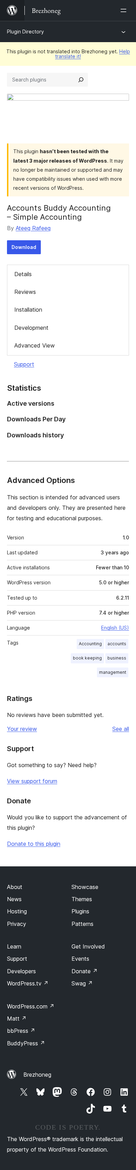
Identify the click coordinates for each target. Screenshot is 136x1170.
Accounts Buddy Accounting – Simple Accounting (59, 212)
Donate (84, 971)
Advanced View (34, 345)
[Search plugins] (81, 80)
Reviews (25, 291)
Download (24, 247)
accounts (116, 643)
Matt (17, 1018)
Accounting (90, 643)
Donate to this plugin (33, 843)
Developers (21, 971)
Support (24, 364)
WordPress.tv (27, 983)
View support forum (32, 781)
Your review (22, 728)
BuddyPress (26, 1043)
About (14, 886)
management (112, 672)
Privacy (16, 923)
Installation (28, 309)
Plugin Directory (25, 31)
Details (23, 274)
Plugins (80, 911)
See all (120, 728)
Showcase (84, 886)
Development (31, 327)
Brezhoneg (37, 1074)
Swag (82, 983)
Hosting (17, 911)
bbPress (21, 1030)
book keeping (87, 658)
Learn (14, 946)
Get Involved (88, 946)
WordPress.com (30, 1006)
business (116, 658)
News (14, 899)
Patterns (82, 923)
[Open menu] (125, 10)
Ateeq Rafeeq (33, 228)
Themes (81, 899)
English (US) (115, 628)
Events (80, 958)
